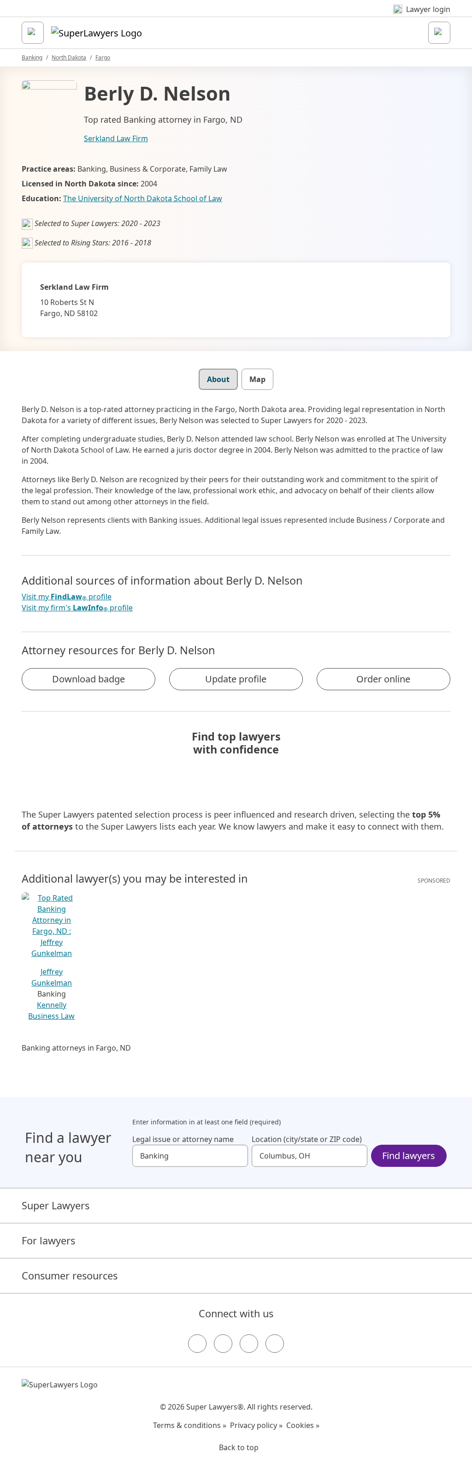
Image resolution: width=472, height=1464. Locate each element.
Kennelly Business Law (51, 1010)
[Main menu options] (33, 33)
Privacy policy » (256, 1425)
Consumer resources (70, 1275)
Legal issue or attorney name (183, 1139)
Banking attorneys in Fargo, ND (76, 1048)
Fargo (102, 57)
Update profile (235, 679)
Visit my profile (67, 597)
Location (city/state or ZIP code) (307, 1139)
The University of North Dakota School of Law (142, 198)
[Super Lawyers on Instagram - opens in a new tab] (223, 1343)
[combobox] (190, 1156)
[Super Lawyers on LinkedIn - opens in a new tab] (275, 1343)
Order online (383, 679)
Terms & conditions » (189, 1425)
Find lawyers (408, 1155)
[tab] (218, 379)
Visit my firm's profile (77, 608)
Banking (32, 57)
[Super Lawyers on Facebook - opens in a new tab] (197, 1343)
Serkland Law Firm (116, 138)
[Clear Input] (236, 1155)
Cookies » (302, 1425)
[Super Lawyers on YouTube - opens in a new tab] (249, 1343)
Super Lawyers (55, 1205)
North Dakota (69, 57)
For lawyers (48, 1240)
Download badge (88, 679)
